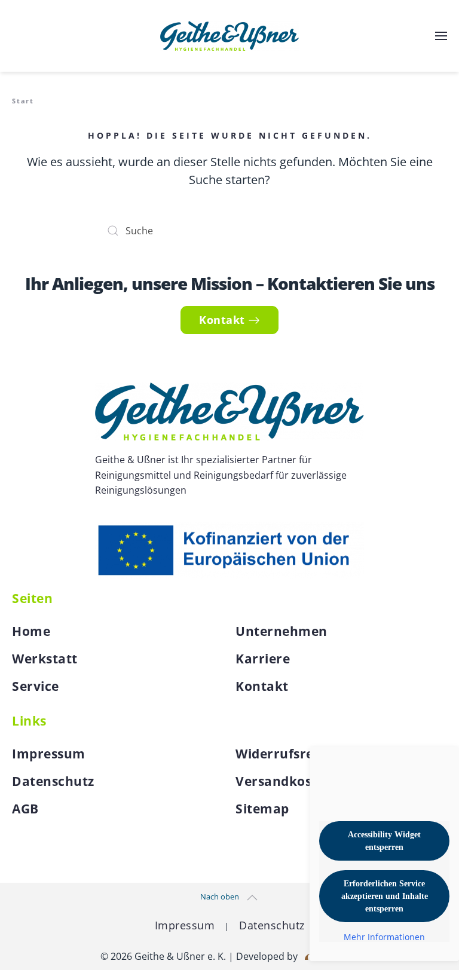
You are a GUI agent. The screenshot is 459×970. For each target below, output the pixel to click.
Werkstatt (45, 658)
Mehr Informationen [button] (384, 937)
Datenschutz (53, 781)
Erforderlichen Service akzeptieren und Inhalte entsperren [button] (384, 896)
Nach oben (219, 896)
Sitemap (262, 808)
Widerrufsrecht (285, 753)
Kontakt (222, 320)
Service (35, 686)
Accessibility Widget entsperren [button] (384, 841)
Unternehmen (281, 631)
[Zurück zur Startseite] (229, 36)
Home (31, 631)
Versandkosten (284, 781)
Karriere (262, 658)
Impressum (48, 753)
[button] (441, 36)
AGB (25, 808)
